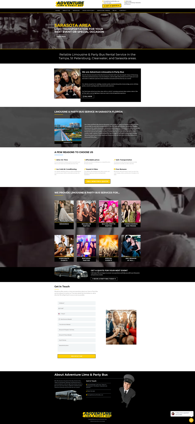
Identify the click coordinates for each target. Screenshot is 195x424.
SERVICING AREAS (103, 10)
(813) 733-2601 (107, 3)
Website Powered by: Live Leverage (97, 421)
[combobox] (59, 314)
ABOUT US (66, 10)
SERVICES (76, 10)
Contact (122, 10)
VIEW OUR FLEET (88, 10)
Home (57, 10)
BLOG (115, 10)
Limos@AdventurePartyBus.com (111, 1)
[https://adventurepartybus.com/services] (64, 211)
